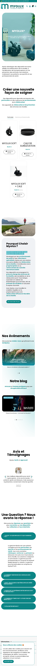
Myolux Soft (9, 143)
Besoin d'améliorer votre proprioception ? (18, 367)
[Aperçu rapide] (16, 128)
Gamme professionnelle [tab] (22, 117)
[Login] (30, 6)
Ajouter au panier (10, 151)
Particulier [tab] (10, 117)
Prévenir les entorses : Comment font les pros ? (18, 413)
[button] (16, 419)
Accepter (8, 661)
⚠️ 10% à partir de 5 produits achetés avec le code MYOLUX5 (15, 1)
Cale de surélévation (27, 144)
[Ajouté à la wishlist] (16, 125)
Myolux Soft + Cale (18, 185)
